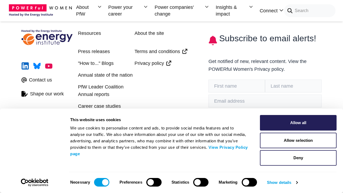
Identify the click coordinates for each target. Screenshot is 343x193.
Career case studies (99, 106)
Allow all (298, 122)
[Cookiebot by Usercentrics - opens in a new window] (34, 183)
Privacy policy (149, 63)
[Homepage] (42, 10)
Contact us (40, 80)
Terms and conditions (157, 51)
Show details (279, 182)
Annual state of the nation (105, 75)
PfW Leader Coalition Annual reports (101, 90)
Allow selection (298, 140)
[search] (288, 10)
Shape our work (47, 93)
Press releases (94, 51)
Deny (298, 157)
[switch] (154, 182)
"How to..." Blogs (96, 63)
